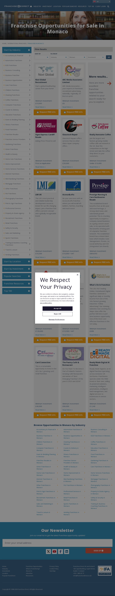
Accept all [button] (57, 308)
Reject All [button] (57, 314)
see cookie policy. (46, 303)
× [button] (77, 275)
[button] (57, 319)
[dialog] (57, 298)
